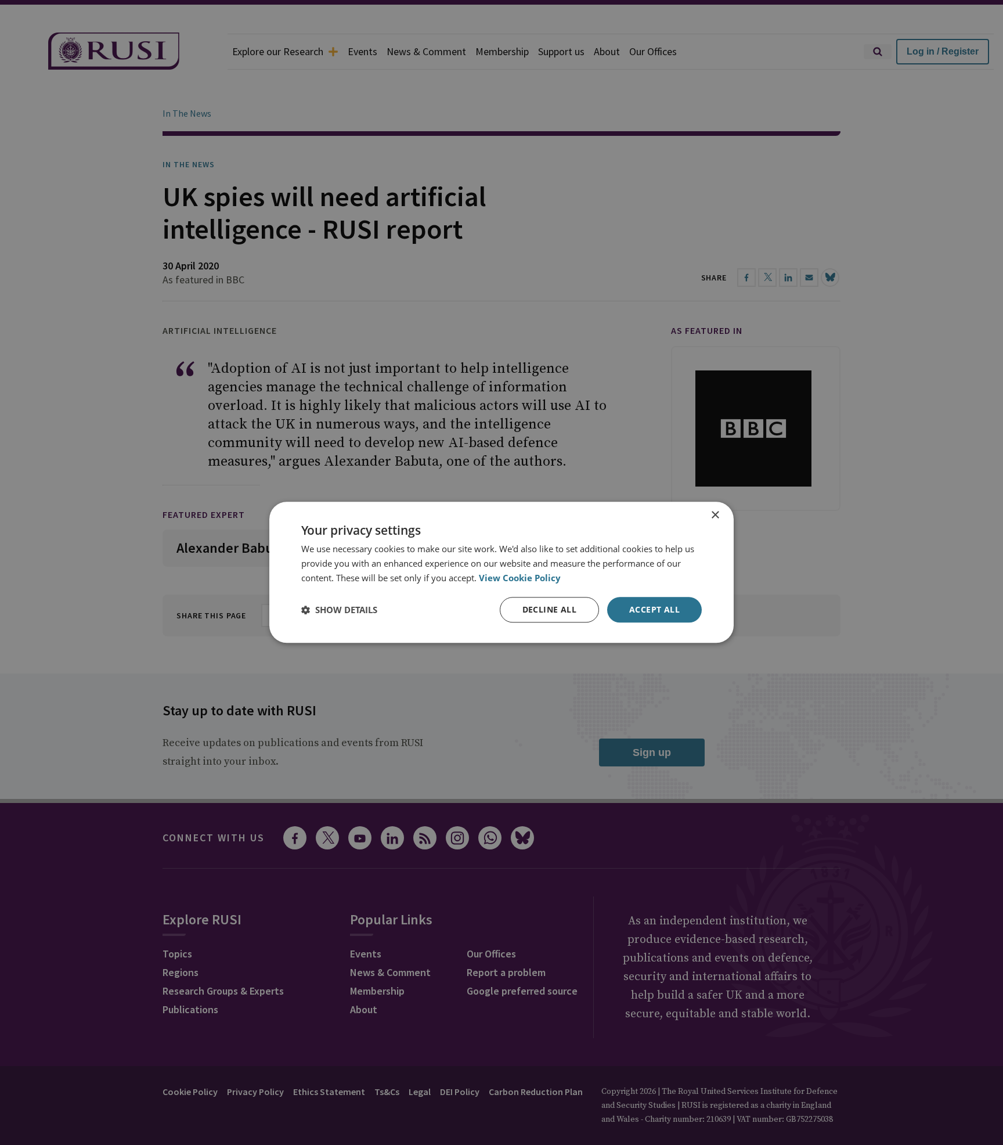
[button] (339, 609)
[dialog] (501, 572)
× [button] (714, 515)
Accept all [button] (654, 609)
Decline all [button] (549, 609)
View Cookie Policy (520, 578)
